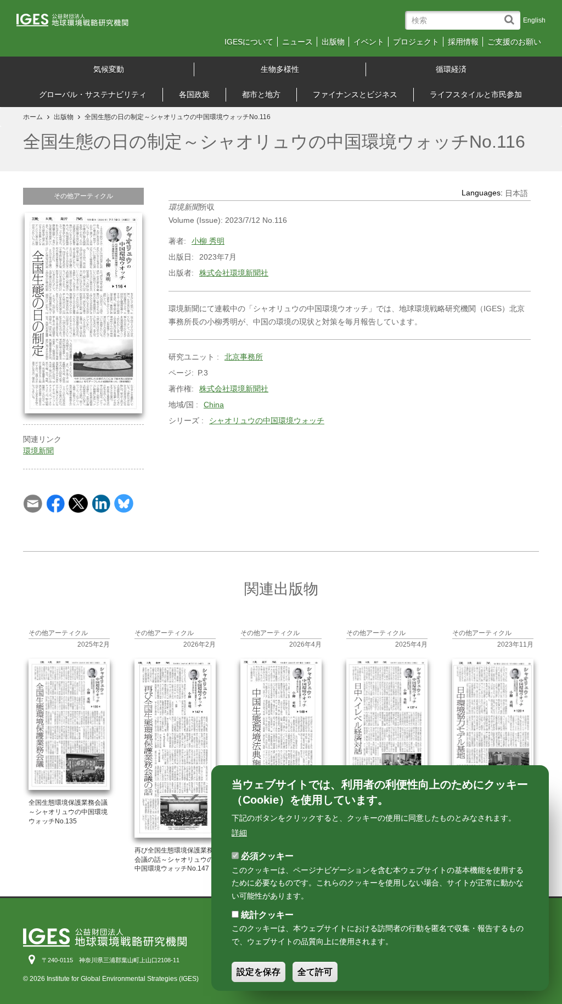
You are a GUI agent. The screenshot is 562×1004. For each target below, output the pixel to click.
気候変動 (108, 69)
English (534, 20)
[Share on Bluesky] (123, 502)
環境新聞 (38, 450)
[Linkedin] (101, 502)
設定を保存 (258, 972)
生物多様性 (280, 69)
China (214, 404)
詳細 (239, 832)
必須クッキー (267, 856)
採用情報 (463, 42)
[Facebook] (55, 502)
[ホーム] (80, 23)
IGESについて (248, 42)
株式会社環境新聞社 (233, 272)
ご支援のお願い (514, 42)
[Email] (32, 502)
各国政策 (194, 94)
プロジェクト (416, 42)
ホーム (33, 117)
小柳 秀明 (208, 241)
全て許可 (315, 972)
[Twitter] (78, 502)
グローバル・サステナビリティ (93, 94)
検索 (512, 14)
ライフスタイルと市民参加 (476, 94)
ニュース (297, 42)
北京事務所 (243, 356)
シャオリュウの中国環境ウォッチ (266, 420)
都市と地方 (261, 94)
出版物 (333, 42)
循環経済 (451, 69)
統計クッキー (267, 914)
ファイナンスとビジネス (355, 94)
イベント (368, 42)
